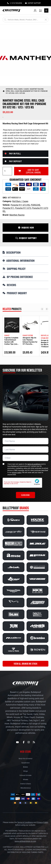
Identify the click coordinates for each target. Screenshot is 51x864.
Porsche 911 (8, 208)
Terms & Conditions (25, 822)
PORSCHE (35, 205)
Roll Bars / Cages (21, 89)
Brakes (25, 767)
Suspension (25, 763)
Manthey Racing (16, 215)
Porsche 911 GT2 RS (20, 205)
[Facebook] (24, 742)
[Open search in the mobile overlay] (25, 19)
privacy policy (16, 472)
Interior (9, 89)
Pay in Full (15, 153)
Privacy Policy (42, 822)
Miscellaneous (26, 788)
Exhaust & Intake (25, 775)
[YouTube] (17, 742)
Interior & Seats (25, 784)
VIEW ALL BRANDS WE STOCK (25, 663)
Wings (25, 771)
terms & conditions (34, 464)
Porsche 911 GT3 (23, 208)
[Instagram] (29, 742)
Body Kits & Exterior (25, 759)
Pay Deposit (15, 161)
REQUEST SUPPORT (28, 238)
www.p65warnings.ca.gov (25, 841)
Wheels (25, 779)
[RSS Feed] (34, 742)
